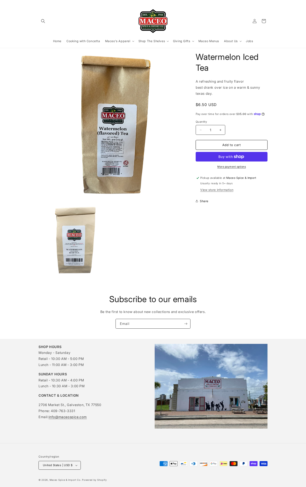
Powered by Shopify (94, 479)
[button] (43, 21)
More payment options (231, 166)
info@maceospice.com (68, 417)
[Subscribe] (185, 324)
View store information (216, 190)
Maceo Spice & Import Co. (65, 479)
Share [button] (204, 201)
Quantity (201, 121)
